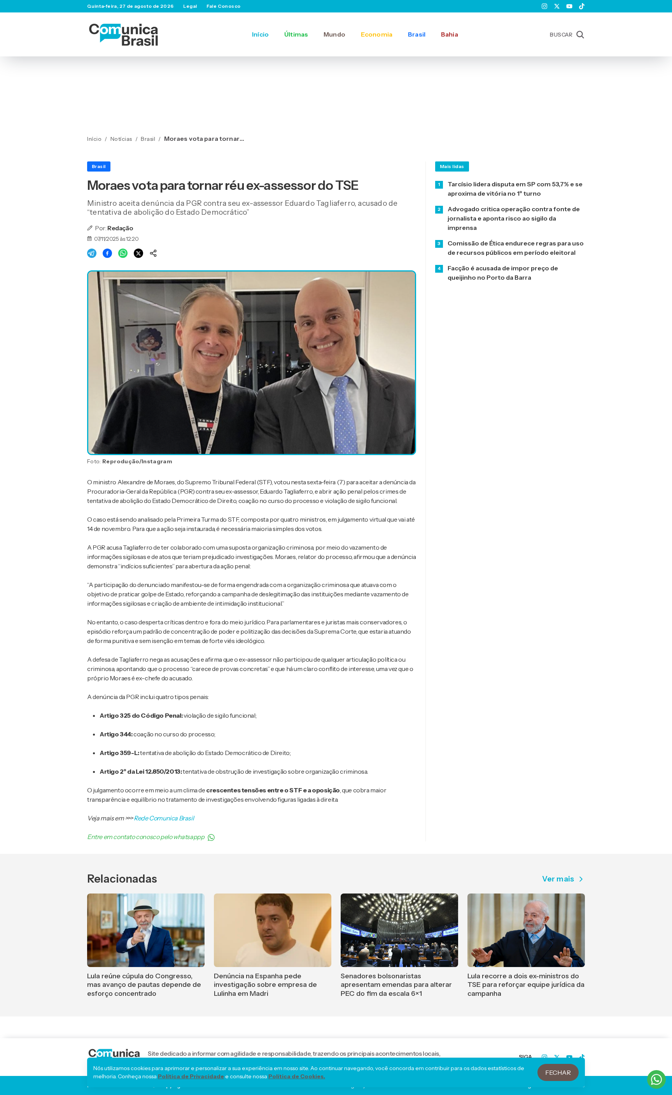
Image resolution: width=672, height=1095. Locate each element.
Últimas (296, 34)
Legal (190, 6)
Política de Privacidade (191, 1076)
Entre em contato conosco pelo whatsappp (145, 837)
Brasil (416, 34)
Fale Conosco (223, 6)
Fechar (558, 1072)
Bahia (449, 34)
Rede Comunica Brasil (164, 818)
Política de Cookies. (296, 1076)
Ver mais (558, 879)
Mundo (334, 34)
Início (260, 34)
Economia (376, 34)
